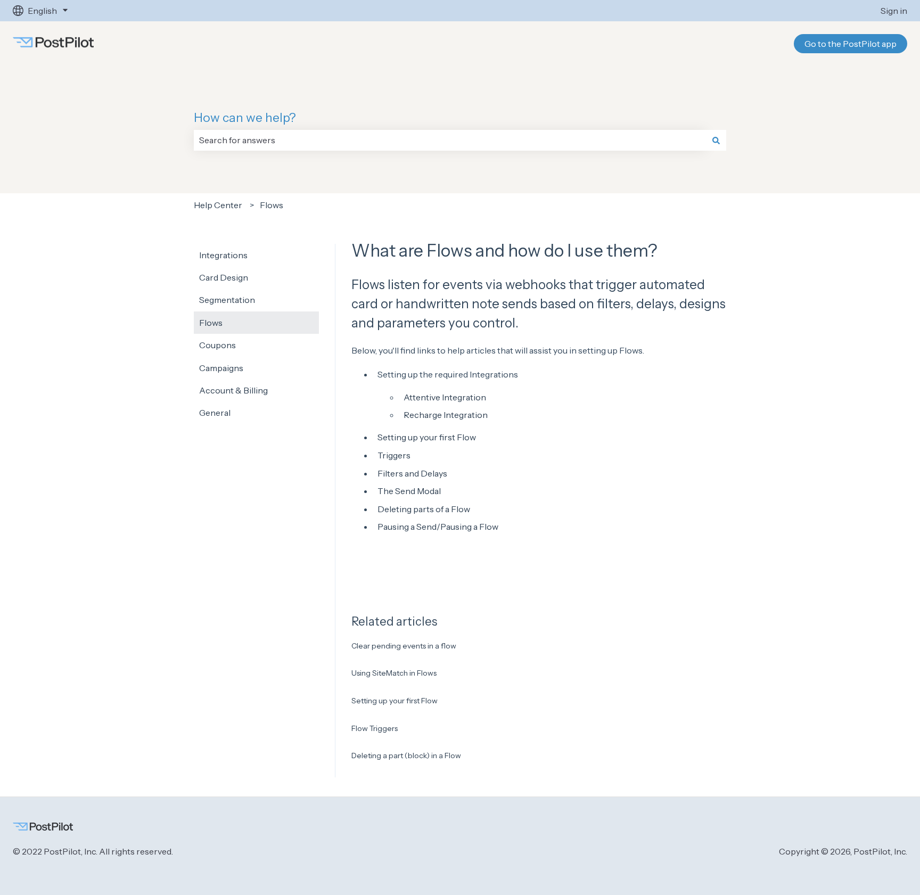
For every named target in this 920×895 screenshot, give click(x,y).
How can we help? (245, 117)
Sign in (894, 10)
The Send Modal (409, 491)
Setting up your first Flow (426, 437)
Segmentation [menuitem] (227, 299)
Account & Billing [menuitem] (233, 390)
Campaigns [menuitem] (221, 368)
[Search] (716, 140)
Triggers (393, 455)
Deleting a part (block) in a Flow (406, 755)
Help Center (218, 205)
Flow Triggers (374, 728)
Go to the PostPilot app (850, 43)
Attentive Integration (445, 397)
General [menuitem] (215, 412)
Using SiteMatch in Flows (394, 673)
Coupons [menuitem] (217, 345)
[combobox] (450, 140)
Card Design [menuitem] (223, 277)
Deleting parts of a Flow (423, 509)
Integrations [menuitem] (223, 255)
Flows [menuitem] (211, 322)
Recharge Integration (446, 414)
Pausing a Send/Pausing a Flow (437, 526)
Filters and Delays (412, 473)
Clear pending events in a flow (403, 646)
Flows (271, 205)
